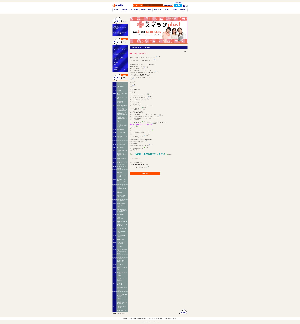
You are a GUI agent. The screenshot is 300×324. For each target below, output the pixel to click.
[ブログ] (166, 10)
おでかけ (116, 47)
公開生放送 (116, 64)
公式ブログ (116, 26)
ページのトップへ (183, 311)
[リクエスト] (174, 10)
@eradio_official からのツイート (119, 313)
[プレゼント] (183, 10)
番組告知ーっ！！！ (118, 67)
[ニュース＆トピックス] (146, 10)
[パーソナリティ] (157, 10)
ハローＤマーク (117, 59)
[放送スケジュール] (124, 10)
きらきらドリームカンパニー (120, 49)
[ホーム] (115, 10)
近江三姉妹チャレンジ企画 (119, 69)
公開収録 (116, 62)
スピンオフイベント (118, 52)
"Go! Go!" (116, 28)
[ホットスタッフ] (135, 10)
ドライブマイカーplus (118, 57)
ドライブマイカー (117, 54)
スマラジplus (116, 31)
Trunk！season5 (117, 33)
